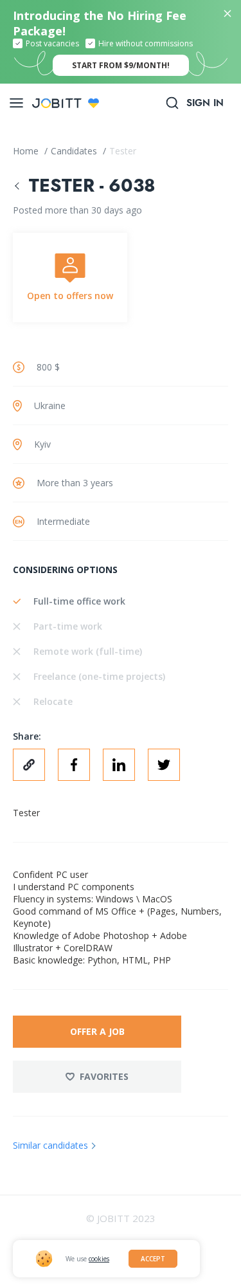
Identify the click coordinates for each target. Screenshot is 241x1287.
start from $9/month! (121, 65)
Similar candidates (50, 1145)
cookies (99, 1258)
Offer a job (97, 1031)
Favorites (104, 1076)
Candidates (75, 151)
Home (27, 151)
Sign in (205, 103)
